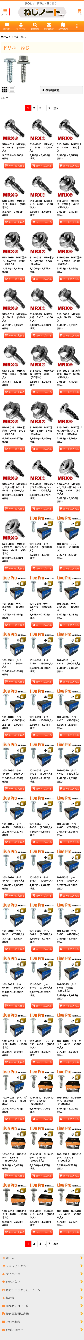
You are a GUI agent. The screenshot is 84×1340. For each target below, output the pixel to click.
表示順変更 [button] (52, 90)
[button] (5, 12)
